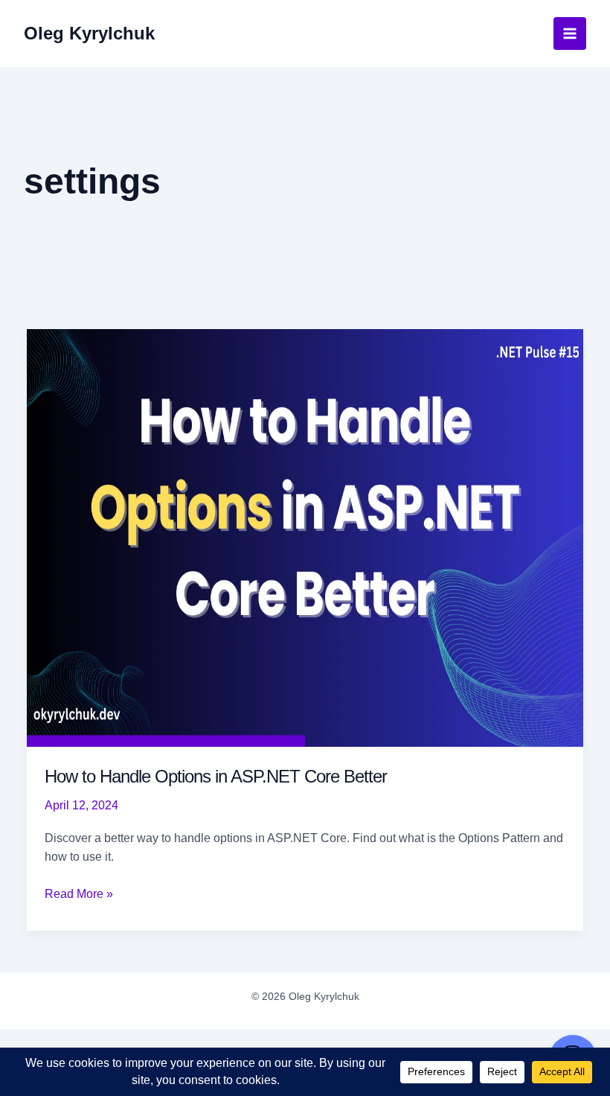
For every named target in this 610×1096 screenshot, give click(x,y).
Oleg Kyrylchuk (89, 33)
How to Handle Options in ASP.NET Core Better (216, 776)
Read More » (79, 895)
